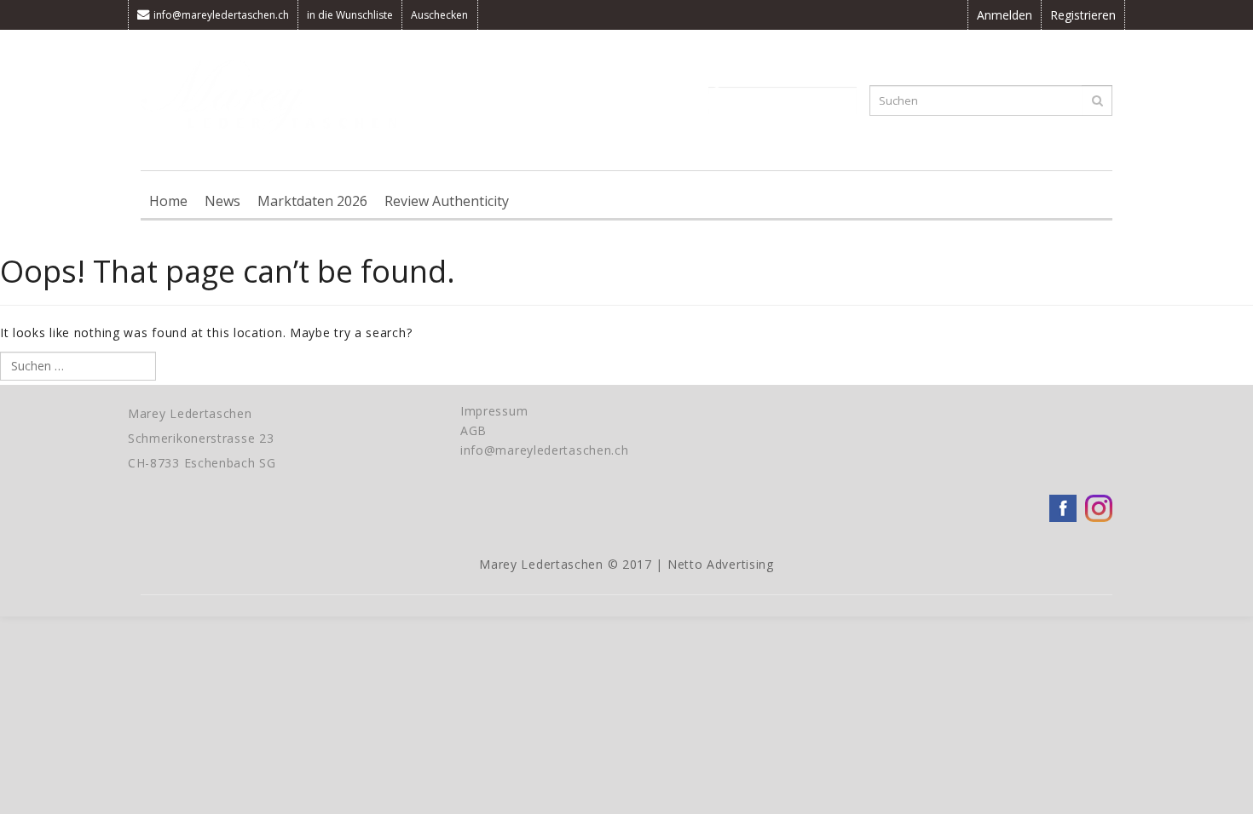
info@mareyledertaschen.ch (221, 15)
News (222, 201)
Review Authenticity (446, 201)
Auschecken (439, 15)
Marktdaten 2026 (312, 201)
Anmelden (1004, 15)
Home (168, 201)
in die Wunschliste (350, 15)
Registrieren (1083, 15)
